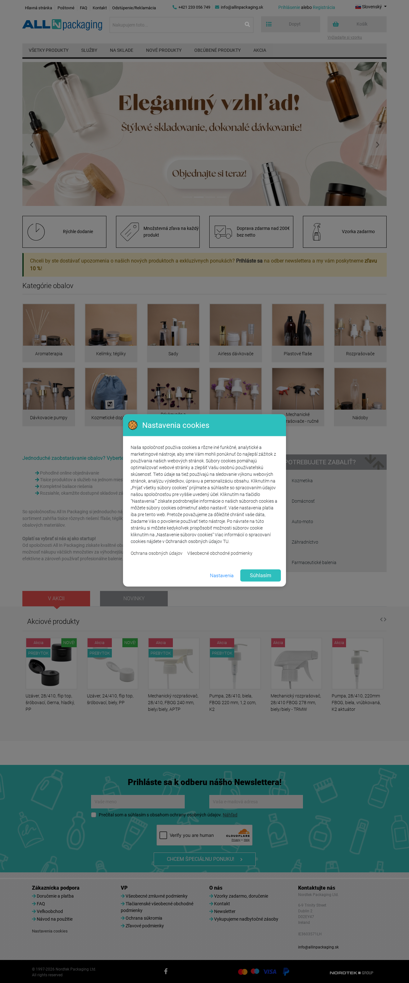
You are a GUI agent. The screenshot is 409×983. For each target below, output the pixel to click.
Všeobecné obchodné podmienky (219, 553)
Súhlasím (260, 575)
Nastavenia (222, 575)
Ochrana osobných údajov (156, 553)
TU (225, 541)
